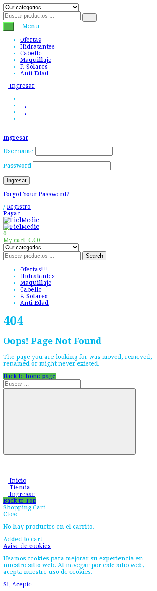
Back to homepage (29, 376)
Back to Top (19, 500)
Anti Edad (34, 73)
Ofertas (30, 39)
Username (18, 151)
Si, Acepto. (18, 584)
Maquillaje (35, 59)
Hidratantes (37, 46)
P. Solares (34, 66)
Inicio (17, 480)
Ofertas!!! (33, 269)
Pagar (11, 213)
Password (17, 165)
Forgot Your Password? (36, 194)
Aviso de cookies (27, 545)
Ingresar (21, 85)
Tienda (19, 487)
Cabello (31, 53)
